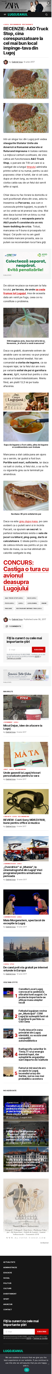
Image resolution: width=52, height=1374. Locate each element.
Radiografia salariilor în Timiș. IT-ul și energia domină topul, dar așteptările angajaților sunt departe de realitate (33, 1054)
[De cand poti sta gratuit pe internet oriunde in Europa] (26, 949)
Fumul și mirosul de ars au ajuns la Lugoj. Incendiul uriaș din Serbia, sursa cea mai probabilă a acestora (32, 1073)
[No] (48, 1364)
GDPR (37, 656)
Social (9, 1156)
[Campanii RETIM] (26, 263)
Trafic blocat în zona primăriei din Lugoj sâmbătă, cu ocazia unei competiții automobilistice (33, 1035)
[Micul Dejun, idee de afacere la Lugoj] (26, 707)
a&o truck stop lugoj (14, 598)
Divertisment (10, 1294)
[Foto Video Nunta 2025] (26, 675)
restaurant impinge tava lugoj (29, 608)
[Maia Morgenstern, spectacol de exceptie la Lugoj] (26, 902)
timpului (31, 166)
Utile (12, 964)
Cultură (7, 1288)
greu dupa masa (28, 521)
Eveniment (8, 722)
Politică (7, 1283)
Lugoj (6, 24)
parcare (8, 608)
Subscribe (38, 650)
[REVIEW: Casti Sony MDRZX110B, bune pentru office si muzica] (26, 801)
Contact (7, 1310)
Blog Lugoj (31, 598)
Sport (9, 1128)
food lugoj (9, 603)
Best (6, 769)
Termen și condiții (14, 658)
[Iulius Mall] (26, 6)
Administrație (10, 863)
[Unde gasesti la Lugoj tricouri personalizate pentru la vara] (26, 754)
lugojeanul (32, 603)
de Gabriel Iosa (12, 1117)
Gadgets (7, 816)
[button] (5, 14)
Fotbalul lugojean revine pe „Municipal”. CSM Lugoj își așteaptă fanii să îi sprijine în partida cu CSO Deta (33, 1016)
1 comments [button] (15, 626)
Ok (27, 1370)
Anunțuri (7, 1304)
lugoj (20, 603)
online (44, 603)
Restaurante (27, 24)
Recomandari (15, 24)
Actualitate (9, 1262)
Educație (7, 1273)
